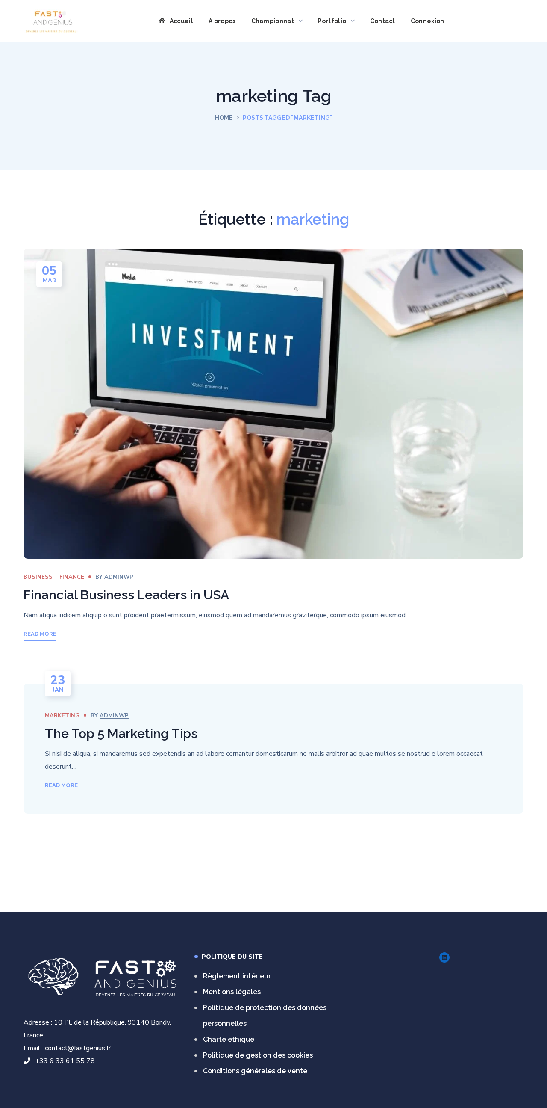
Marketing (62, 716)
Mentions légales (232, 992)
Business (38, 577)
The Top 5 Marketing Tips (121, 733)
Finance (71, 577)
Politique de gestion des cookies (258, 1055)
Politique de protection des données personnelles (264, 1016)
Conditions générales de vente (255, 1071)
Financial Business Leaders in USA (126, 594)
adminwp (118, 577)
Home (224, 117)
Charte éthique (228, 1039)
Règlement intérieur (237, 976)
